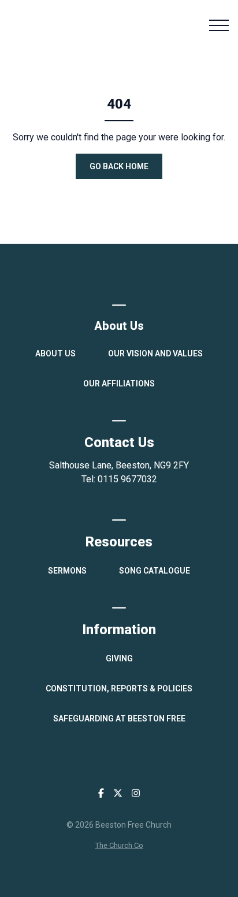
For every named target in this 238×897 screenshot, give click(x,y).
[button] (219, 25)
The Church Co (119, 845)
